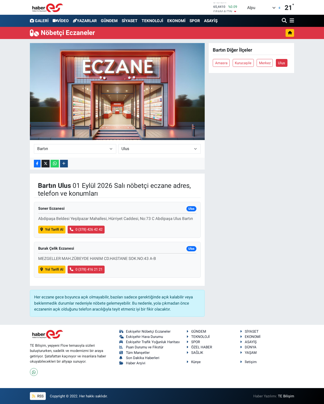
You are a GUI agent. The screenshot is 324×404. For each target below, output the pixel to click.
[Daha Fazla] (64, 164)
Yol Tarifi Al (54, 229)
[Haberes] (47, 7)
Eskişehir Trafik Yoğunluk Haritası (153, 342)
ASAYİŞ (211, 20)
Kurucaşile (243, 63)
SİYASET (130, 20)
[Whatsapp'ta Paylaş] (55, 164)
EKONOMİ (176, 20)
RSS (40, 396)
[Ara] (285, 21)
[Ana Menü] (291, 21)
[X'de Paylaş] (46, 164)
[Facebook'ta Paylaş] (37, 164)
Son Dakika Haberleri (142, 358)
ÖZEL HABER (201, 347)
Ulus (281, 63)
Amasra (221, 63)
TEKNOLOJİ (152, 20)
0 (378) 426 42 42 (88, 229)
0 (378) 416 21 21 (88, 269)
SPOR (195, 20)
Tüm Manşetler (138, 352)
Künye (196, 362)
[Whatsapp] (34, 372)
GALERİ (42, 20)
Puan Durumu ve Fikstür (144, 347)
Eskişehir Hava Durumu (144, 337)
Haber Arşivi (135, 363)
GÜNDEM (109, 20)
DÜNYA (250, 347)
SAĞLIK (197, 352)
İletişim (251, 362)
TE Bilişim (286, 396)
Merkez (265, 63)
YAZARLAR (87, 20)
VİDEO (63, 20)
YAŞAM (251, 352)
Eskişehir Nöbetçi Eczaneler (148, 331)
